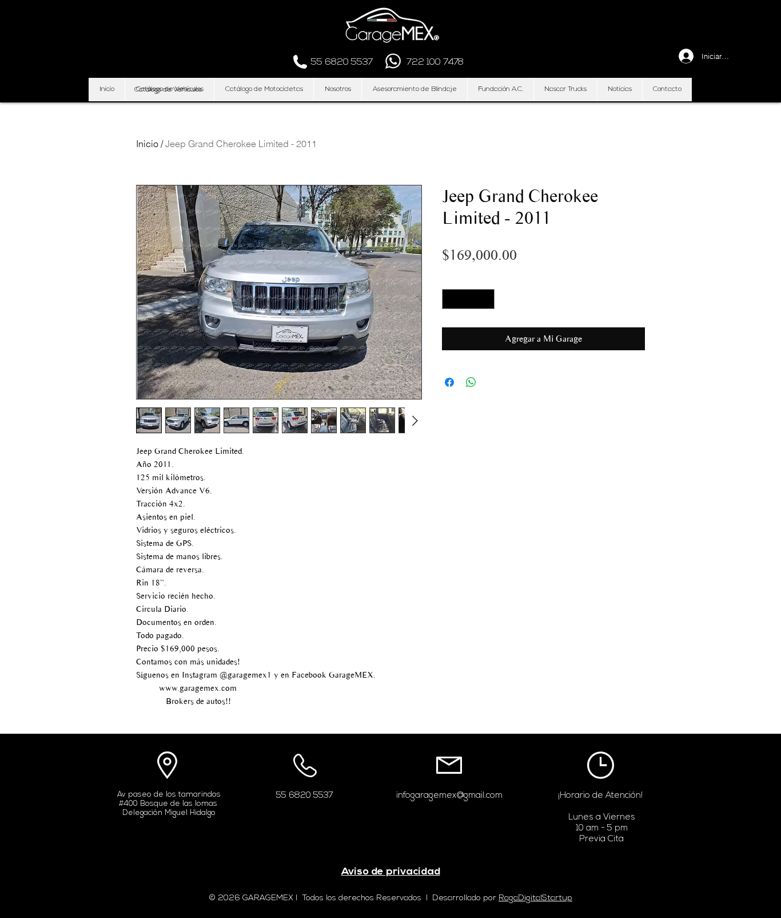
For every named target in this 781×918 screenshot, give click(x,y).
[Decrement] (450, 299)
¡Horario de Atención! (600, 796)
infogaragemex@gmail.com (449, 796)
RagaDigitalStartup (535, 898)
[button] (168, 89)
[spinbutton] (468, 299)
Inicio (147, 143)
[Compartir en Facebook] (449, 382)
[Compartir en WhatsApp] (471, 382)
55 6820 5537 (304, 796)
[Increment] (486, 299)
